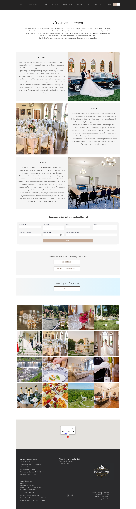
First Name (22, 224)
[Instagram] (68, 495)
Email (68, 224)
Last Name (46, 224)
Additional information (73, 232)
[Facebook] (72, 495)
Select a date (47, 232)
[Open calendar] (61, 235)
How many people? (25, 232)
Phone (95, 224)
